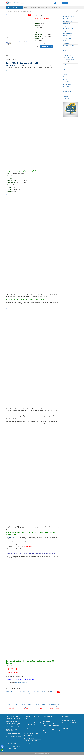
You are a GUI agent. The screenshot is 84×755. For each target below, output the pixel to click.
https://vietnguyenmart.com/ (21, 682)
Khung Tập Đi (66, 43)
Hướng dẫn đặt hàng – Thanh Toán (31, 730)
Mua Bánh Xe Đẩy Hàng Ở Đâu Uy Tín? (69, 723)
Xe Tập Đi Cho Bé (67, 91)
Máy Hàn (65, 93)
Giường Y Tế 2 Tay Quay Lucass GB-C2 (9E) (53, 705)
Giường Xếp (65, 76)
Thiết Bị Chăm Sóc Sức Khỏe (69, 35)
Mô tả (7, 55)
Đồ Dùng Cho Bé (67, 84)
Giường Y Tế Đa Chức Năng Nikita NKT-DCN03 (12, 706)
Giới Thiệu (26, 7)
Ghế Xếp (65, 74)
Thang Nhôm (66, 31)
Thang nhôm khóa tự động (69, 28)
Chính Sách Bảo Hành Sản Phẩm (31, 733)
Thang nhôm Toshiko (67, 21)
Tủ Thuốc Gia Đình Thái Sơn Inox (39, 705)
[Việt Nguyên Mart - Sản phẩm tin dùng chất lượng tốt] (12, 3)
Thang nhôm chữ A (67, 23)
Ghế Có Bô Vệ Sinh (67, 40)
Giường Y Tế (65, 64)
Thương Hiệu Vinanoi (67, 33)
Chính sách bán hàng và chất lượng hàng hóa (31, 727)
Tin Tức (55, 7)
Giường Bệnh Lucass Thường (28, 11)
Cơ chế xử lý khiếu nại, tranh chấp (31, 743)
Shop (52, 7)
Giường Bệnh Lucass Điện (71, 59)
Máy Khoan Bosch (67, 98)
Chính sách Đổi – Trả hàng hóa (30, 740)
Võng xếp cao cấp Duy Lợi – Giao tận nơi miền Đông (70, 727)
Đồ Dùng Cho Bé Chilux (34, 7)
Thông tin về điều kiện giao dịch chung (32, 722)
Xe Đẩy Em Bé (66, 89)
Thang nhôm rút (66, 18)
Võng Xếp (65, 69)
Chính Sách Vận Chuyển (29, 738)
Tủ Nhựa (65, 79)
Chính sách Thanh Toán (29, 735)
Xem (15, 59)
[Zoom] (7, 38)
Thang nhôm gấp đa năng (68, 16)
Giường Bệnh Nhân (9, 11)
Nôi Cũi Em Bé (66, 86)
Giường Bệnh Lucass (18, 11)
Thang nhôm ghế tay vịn (68, 13)
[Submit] (55, 3)
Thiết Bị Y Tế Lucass (44, 7)
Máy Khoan (65, 96)
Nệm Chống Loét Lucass (68, 45)
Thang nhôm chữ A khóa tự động (70, 26)
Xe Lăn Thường (66, 50)
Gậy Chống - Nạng (67, 38)
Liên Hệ (59, 7)
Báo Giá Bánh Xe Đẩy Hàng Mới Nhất (70, 720)
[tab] (7, 56)
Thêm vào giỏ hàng (46, 46)
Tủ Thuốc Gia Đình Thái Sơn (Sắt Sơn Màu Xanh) (25, 706)
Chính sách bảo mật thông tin (30, 724)
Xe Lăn (64, 48)
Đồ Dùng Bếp (66, 81)
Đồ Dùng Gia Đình (67, 67)
